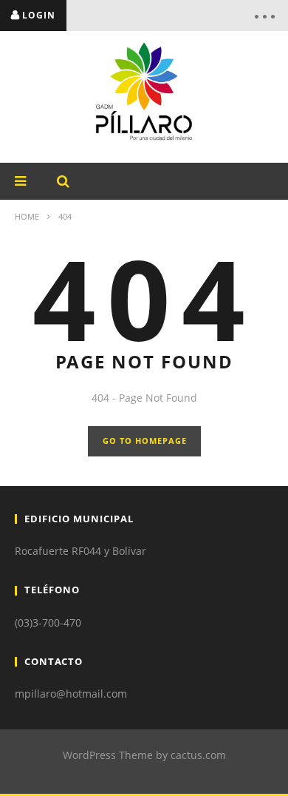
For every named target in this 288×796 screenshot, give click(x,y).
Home (27, 216)
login (38, 15)
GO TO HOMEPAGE (145, 440)
